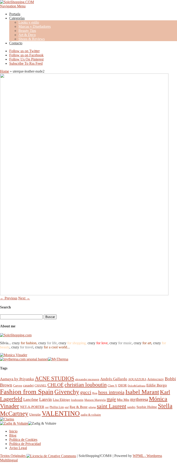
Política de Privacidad (25, 444)
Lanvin (45, 399)
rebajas (92, 407)
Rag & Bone (79, 407)
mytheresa (139, 399)
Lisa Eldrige (61, 400)
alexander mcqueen (87, 379)
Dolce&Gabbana (136, 385)
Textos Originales (13, 456)
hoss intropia (111, 392)
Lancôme (30, 399)
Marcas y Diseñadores (34, 26)
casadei (28, 385)
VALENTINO (61, 413)
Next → (24, 298)
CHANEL (41, 385)
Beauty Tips (27, 31)
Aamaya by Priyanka (17, 379)
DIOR (122, 385)
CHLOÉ (55, 384)
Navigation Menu (13, 6)
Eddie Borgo (156, 385)
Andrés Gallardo (113, 379)
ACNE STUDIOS (54, 378)
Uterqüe (35, 414)
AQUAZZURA (137, 379)
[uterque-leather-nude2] (84, 294)
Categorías (17, 18)
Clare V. (112, 385)
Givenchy (66, 391)
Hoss (94, 393)
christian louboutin (86, 385)
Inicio (13, 431)
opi (47, 407)
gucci (85, 392)
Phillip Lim (57, 407)
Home (4, 71)
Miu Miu (123, 400)
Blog (12, 435)
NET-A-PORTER (32, 407)
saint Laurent (111, 406)
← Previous (8, 298)
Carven (17, 385)
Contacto (15, 43)
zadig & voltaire (91, 414)
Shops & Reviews (31, 39)
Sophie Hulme (146, 407)
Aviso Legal (18, 448)
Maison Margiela (95, 400)
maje (111, 399)
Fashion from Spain (26, 391)
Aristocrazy (155, 379)
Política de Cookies (23, 440)
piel (67, 407)
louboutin (77, 400)
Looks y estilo (28, 22)
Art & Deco (27, 35)
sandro (131, 407)
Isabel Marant (142, 392)
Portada (14, 14)
